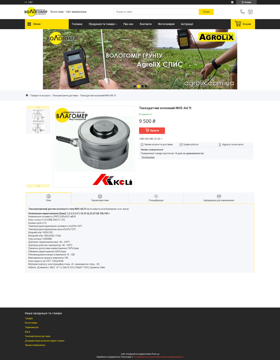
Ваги (27, 332)
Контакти (146, 24)
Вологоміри (31, 322)
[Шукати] (206, 12)
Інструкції (187, 24)
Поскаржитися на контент (145, 357)
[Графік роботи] (250, 12)
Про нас (128, 24)
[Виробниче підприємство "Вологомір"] (36, 11)
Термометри (31, 327)
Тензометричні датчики (65, 95)
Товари (29, 318)
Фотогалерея (166, 24)
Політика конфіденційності (170, 357)
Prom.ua (155, 354)
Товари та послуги (40, 95)
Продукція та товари (102, 24)
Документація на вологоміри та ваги (44, 340)
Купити (154, 130)
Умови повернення (35, 345)
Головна (77, 24)
